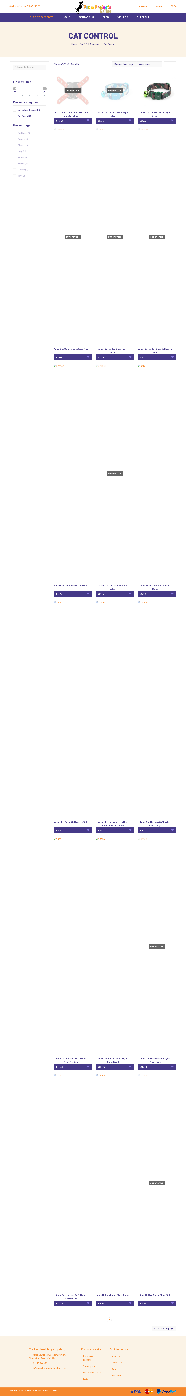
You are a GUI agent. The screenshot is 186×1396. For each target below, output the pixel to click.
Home (74, 44)
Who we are (117, 1375)
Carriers (23, 139)
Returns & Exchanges (88, 1358)
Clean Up (23, 145)
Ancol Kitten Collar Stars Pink (155, 1295)
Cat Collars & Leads (29, 110)
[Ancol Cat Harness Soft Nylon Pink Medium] (73, 1183)
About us (116, 1356)
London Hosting (52, 1391)
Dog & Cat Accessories (90, 44)
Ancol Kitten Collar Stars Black (113, 1295)
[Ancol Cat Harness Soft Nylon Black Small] (115, 947)
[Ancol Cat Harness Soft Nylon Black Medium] (73, 947)
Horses (23, 163)
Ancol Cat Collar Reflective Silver (71, 585)
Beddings (24, 133)
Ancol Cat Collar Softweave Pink (70, 822)
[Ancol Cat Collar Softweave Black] (157, 473)
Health (22, 157)
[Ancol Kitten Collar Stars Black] (115, 1183)
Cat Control (25, 116)
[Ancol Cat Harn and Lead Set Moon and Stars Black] (115, 710)
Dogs (22, 151)
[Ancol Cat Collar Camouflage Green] (157, 90)
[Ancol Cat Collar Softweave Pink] (73, 710)
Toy (21, 176)
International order (92, 1372)
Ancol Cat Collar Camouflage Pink (71, 349)
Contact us (117, 1363)
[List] (173, 64)
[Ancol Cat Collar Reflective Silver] (73, 473)
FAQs (85, 1379)
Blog (114, 1369)
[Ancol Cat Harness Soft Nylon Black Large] (157, 710)
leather (23, 170)
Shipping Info (89, 1366)
